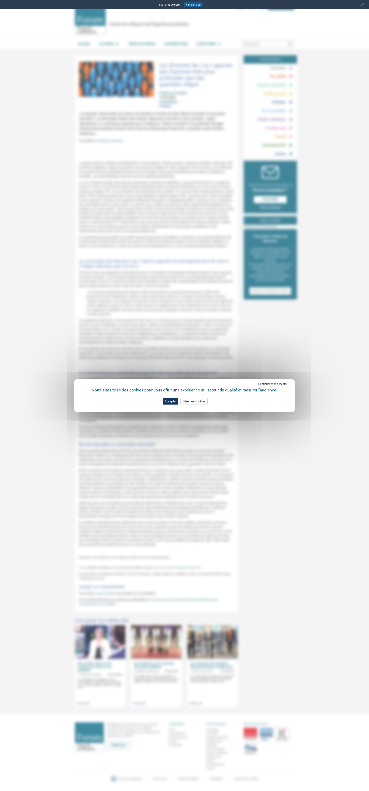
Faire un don (193, 4)
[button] (362, 4)
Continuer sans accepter (272, 383)
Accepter (170, 401)
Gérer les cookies (194, 401)
